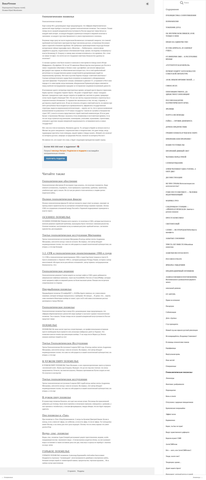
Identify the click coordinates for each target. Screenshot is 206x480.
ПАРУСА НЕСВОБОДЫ (175, 115)
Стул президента (172, 324)
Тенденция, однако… (173, 462)
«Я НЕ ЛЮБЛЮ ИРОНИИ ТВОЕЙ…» (180, 79)
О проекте (72, 471)
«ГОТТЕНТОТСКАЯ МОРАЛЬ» (178, 65)
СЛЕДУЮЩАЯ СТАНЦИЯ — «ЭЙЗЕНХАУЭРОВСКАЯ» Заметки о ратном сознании (180, 209)
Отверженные (171, 366)
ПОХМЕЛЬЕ (49, 325)
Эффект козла (171, 414)
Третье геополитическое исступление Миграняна (71, 235)
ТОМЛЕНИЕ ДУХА (173, 27)
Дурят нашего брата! (173, 468)
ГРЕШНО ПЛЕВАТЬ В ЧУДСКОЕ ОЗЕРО (181, 133)
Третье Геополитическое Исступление (65, 343)
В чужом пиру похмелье (56, 397)
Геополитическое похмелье (58, 307)
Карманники (170, 420)
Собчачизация (171, 312)
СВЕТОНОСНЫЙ (172, 224)
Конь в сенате (171, 396)
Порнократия (171, 390)
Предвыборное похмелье (57, 289)
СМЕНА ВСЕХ (171, 85)
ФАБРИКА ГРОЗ (172, 200)
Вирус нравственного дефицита (177, 432)
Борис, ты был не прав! (174, 426)
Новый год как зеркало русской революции (182, 330)
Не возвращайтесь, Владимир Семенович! (181, 336)
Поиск (184, 3)
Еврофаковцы (171, 348)
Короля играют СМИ (173, 438)
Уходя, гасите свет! (173, 456)
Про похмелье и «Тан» (55, 415)
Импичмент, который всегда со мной (179, 474)
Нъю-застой (170, 360)
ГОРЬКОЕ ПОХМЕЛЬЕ (56, 451)
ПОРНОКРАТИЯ (172, 21)
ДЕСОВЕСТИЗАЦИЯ (174, 177)
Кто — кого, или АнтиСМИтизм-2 (178, 450)
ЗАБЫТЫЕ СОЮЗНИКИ (175, 238)
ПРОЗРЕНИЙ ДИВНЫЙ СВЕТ (177, 151)
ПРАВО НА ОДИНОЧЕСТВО (177, 42)
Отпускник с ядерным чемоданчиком (179, 402)
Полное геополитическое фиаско (62, 199)
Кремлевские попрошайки (175, 408)
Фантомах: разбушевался (175, 384)
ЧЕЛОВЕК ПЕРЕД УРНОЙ (176, 157)
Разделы (80, 471)
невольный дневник (173, 288)
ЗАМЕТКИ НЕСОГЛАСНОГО (177, 253)
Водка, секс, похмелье (55, 433)
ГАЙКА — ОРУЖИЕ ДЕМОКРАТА (179, 121)
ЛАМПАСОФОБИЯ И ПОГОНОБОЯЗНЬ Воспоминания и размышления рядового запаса (181, 279)
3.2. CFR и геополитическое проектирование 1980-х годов (77, 253)
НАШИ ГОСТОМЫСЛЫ (175, 145)
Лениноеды (170, 378)
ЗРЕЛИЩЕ (170, 109)
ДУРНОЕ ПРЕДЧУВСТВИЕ (176, 127)
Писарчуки (170, 306)
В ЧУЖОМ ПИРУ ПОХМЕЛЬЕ (60, 361)
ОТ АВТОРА (170, 294)
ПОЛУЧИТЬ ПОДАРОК (55, 159)
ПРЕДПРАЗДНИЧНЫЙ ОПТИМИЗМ (180, 271)
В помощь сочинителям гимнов (177, 342)
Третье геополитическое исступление (64, 379)
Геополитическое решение (58, 271)
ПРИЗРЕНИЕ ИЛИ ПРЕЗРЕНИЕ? (178, 139)
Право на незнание (173, 300)
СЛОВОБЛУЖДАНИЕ (174, 163)
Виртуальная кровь (173, 354)
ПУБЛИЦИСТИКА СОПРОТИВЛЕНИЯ (181, 15)
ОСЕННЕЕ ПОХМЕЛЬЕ (56, 217)
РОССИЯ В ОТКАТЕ (174, 259)
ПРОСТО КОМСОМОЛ (175, 218)
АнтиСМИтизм (171, 444)
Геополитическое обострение (59, 181)
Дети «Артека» (171, 318)
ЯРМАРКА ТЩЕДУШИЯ (175, 265)
